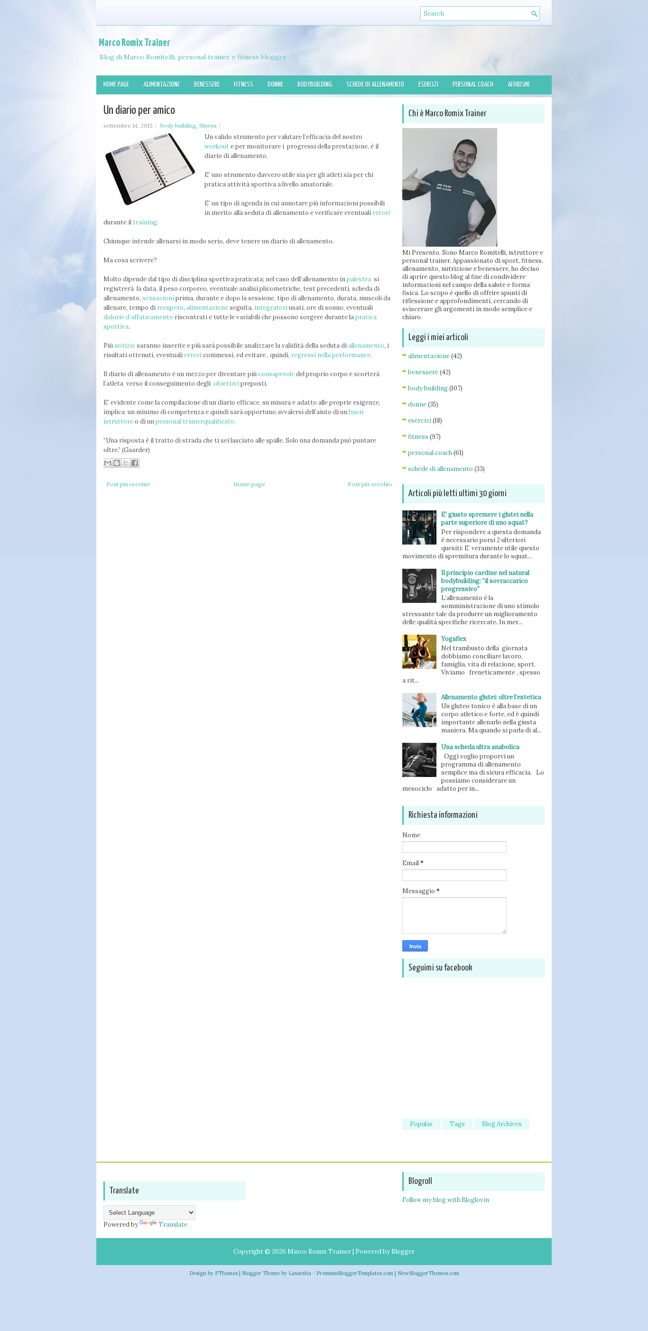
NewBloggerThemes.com (428, 1273)
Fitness (243, 84)
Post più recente (128, 484)
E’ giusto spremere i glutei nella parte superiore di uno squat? (487, 518)
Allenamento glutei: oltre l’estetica (491, 697)
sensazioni (159, 298)
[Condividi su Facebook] (134, 463)
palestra (359, 279)
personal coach (430, 453)
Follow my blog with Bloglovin (445, 1200)
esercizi (419, 420)
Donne (275, 84)
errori (381, 213)
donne (417, 404)
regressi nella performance (330, 355)
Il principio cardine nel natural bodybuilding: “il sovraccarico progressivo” (485, 581)
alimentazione (207, 308)
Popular (421, 1124)
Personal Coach (473, 84)
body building (178, 125)
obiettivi (226, 383)
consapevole (276, 374)
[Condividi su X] (125, 463)
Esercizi (428, 84)
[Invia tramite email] (107, 463)
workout (216, 146)
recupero (170, 308)
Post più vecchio (370, 484)
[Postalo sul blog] (116, 463)
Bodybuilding (314, 84)
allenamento (366, 346)
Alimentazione (161, 84)
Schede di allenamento (375, 84)
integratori (271, 308)
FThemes (226, 1273)
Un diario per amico (139, 110)
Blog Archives (502, 1124)
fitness (208, 125)
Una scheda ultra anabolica (480, 747)
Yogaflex (453, 639)
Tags (457, 1124)
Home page (116, 84)
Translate (172, 1224)
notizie (124, 346)
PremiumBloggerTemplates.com (354, 1273)
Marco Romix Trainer (134, 42)
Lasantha (299, 1273)
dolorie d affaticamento (138, 317)
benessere (423, 372)
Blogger (403, 1252)
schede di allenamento (440, 469)
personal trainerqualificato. (196, 421)
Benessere (207, 84)
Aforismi (518, 84)
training (144, 222)
